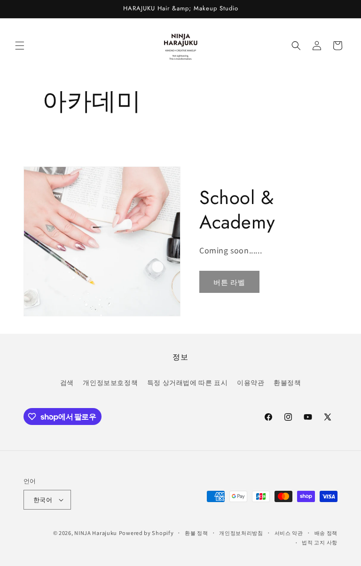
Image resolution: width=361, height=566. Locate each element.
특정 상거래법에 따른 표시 (187, 382)
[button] (19, 45)
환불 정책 (196, 532)
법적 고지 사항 (319, 542)
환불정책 (287, 382)
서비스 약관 (289, 532)
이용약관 (250, 382)
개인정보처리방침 (241, 532)
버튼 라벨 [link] (229, 282)
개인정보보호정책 (110, 382)
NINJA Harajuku (95, 532)
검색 (67, 382)
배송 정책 (326, 532)
